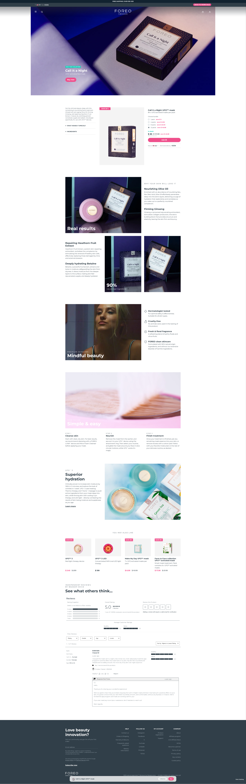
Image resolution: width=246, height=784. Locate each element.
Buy (171, 779)
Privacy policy (176, 754)
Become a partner (174, 747)
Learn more (70, 506)
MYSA (179, 743)
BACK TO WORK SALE (202, 5)
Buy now (70, 80)
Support (160, 738)
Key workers (176, 757)
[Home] (123, 12)
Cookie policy (176, 760)
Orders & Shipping (122, 736)
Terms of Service (81, 760)
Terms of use (176, 750)
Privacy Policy (69, 760)
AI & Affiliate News (174, 740)
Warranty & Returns (122, 740)
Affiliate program (175, 736)
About (179, 733)
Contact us (125, 733)
